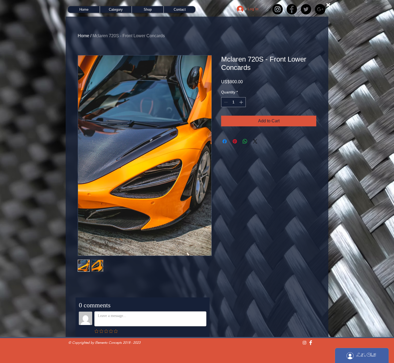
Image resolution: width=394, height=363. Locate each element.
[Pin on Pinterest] (235, 141)
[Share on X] (255, 141)
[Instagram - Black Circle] (277, 9)
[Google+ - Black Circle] (320, 9)
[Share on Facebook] (224, 141)
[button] (116, 9)
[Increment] (241, 102)
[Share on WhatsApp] (245, 141)
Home (83, 35)
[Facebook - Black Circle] (292, 9)
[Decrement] (225, 102)
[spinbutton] (233, 102)
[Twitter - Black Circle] (306, 9)
